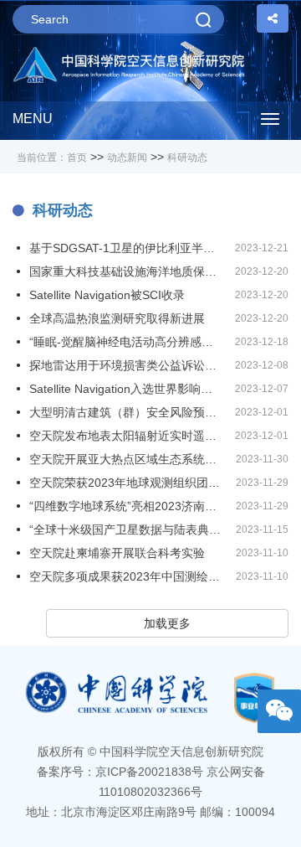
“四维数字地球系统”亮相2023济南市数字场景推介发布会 (126, 506)
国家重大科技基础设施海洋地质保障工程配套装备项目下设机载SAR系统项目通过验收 (126, 271)
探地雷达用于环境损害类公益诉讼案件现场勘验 (126, 365)
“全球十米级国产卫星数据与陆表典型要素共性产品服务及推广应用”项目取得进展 (126, 529)
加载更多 (167, 623)
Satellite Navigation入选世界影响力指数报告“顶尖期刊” (126, 388)
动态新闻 (127, 157)
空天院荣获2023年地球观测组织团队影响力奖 (126, 482)
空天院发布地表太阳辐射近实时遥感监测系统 (126, 435)
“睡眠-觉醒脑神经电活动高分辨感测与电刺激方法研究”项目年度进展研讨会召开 (126, 342)
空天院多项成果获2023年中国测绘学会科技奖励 (126, 576)
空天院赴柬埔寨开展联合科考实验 (117, 553)
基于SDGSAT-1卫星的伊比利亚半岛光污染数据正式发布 (126, 248)
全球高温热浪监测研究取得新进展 (117, 318)
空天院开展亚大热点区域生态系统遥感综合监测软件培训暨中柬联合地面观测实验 (126, 459)
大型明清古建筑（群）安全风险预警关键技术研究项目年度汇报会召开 (126, 412)
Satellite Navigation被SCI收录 (107, 295)
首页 (77, 157)
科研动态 (187, 157)
